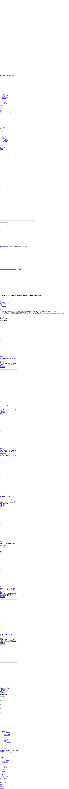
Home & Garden (5, 97)
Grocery (3, 96)
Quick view (2, 413)
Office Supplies (6, 736)
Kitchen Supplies (5, 246)
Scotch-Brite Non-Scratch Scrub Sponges (8, 543)
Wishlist (5, 748)
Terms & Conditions (7, 742)
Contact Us (6, 740)
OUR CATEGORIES (5, 731)
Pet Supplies (4, 100)
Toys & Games (4, 103)
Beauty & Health (5, 95)
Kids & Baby (4, 98)
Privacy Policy (6, 741)
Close (1, 779)
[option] (34, 226)
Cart (5, 745)
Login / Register (5, 776)
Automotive (4, 94)
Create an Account (3, 784)
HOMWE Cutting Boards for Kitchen (8, 405)
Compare (5, 747)
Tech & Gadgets (5, 102)
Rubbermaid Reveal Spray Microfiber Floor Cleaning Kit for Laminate (8, 451)
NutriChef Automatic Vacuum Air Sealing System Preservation (7, 497)
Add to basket (3, 300)
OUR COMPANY (5, 737)
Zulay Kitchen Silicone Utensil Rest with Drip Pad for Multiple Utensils (8, 682)
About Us (6, 739)
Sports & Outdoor (5, 101)
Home (1, 246)
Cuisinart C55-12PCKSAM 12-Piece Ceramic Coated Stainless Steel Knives (12, 292)
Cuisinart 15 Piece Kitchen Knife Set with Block (8, 269)
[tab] (35, 306)
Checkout (6, 746)
